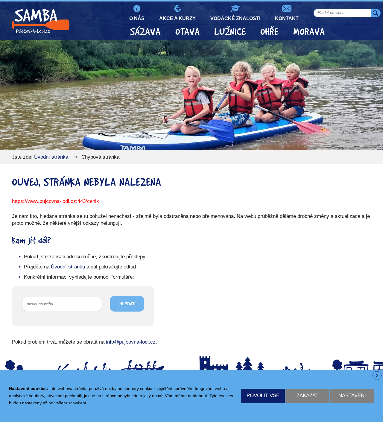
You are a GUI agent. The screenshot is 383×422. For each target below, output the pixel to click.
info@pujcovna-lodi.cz (131, 342)
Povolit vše (263, 395)
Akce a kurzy (177, 18)
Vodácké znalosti (235, 18)
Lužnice (230, 32)
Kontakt (287, 18)
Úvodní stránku (68, 267)
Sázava (145, 32)
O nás (137, 18)
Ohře (269, 32)
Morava (309, 32)
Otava (187, 32)
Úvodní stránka (51, 157)
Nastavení (352, 395)
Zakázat (307, 395)
